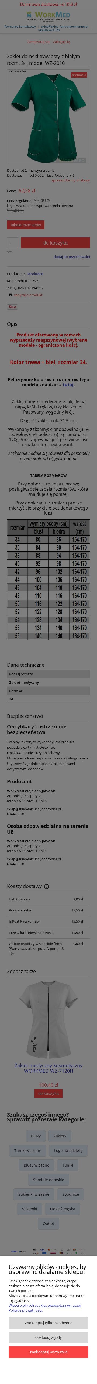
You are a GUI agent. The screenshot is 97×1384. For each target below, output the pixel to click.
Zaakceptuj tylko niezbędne (48, 1322)
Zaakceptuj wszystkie (49, 1352)
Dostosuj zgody (48, 1337)
